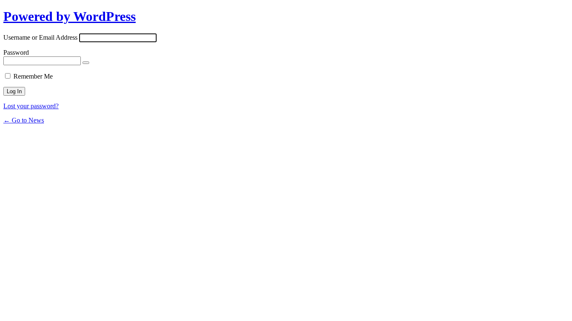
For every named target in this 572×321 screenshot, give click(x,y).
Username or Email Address (40, 37)
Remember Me (33, 76)
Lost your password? (31, 106)
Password (16, 52)
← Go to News (23, 120)
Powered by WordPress (69, 16)
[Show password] (85, 62)
